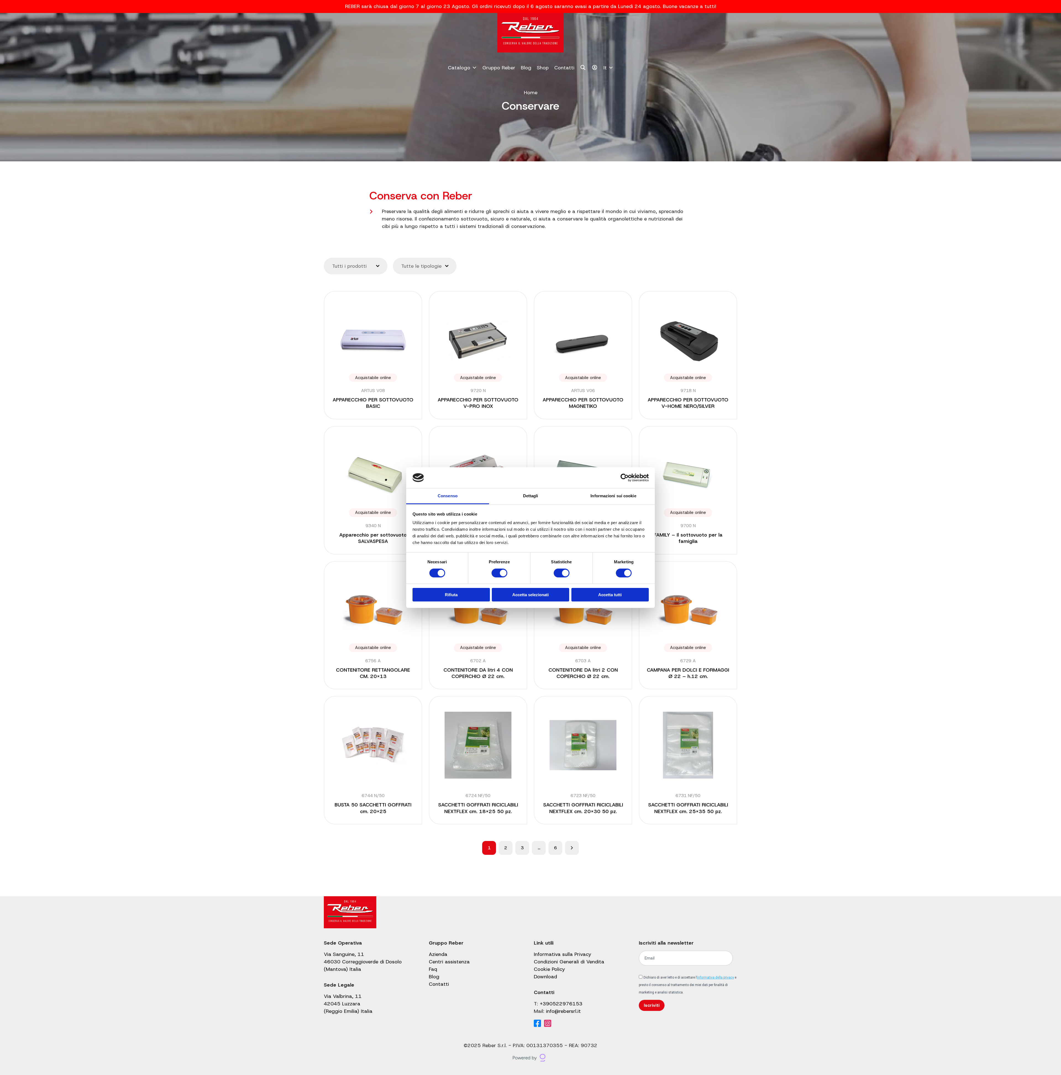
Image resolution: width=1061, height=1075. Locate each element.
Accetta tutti (610, 594)
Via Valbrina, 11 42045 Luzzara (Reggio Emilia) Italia (348, 1003)
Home (530, 92)
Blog (526, 67)
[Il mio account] (595, 68)
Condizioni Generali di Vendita (569, 961)
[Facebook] (537, 1024)
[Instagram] (547, 1024)
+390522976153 (561, 1003)
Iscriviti (652, 1005)
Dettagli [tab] (530, 495)
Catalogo (459, 67)
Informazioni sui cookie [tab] (613, 495)
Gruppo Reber (498, 67)
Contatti (564, 67)
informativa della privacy (715, 977)
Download (545, 976)
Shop (543, 67)
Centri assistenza (449, 961)
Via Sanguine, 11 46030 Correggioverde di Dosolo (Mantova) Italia (363, 962)
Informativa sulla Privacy (562, 954)
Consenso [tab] (448, 495)
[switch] (499, 573)
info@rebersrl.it (563, 1011)
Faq (433, 969)
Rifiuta (451, 594)
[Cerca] (583, 68)
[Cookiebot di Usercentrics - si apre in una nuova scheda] (624, 478)
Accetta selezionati (530, 594)
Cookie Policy (549, 969)
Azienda (438, 954)
